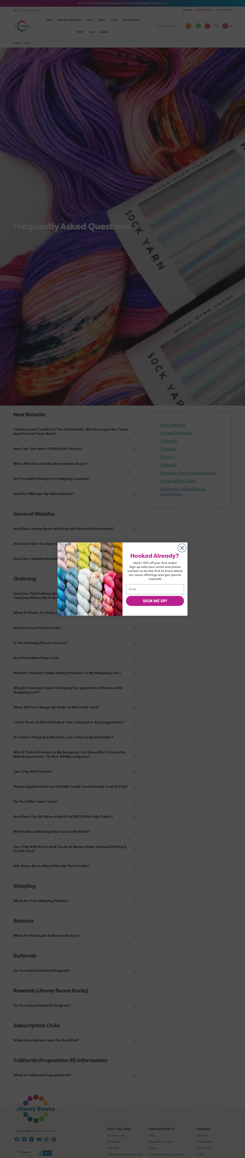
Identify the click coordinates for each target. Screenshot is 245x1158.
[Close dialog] (182, 548)
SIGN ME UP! (155, 601)
